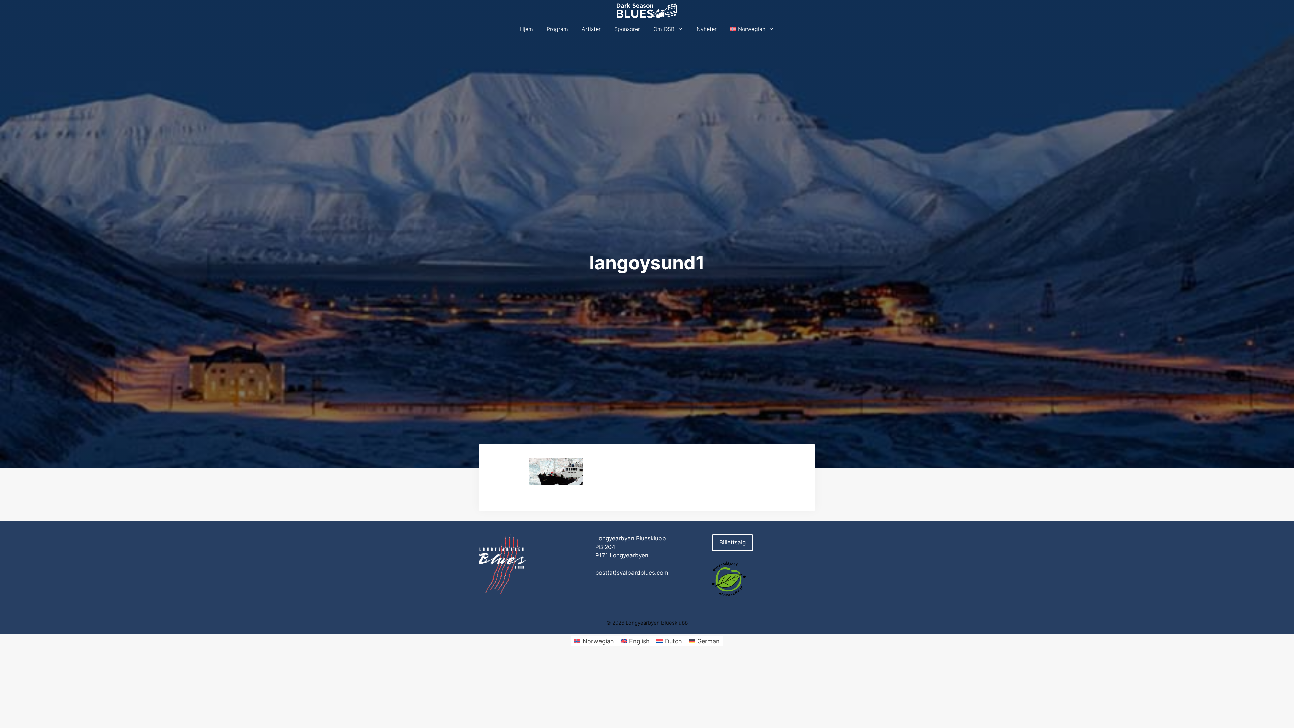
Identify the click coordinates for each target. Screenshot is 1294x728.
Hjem (526, 29)
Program (557, 29)
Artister (591, 29)
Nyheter (707, 29)
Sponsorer (627, 29)
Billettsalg (732, 542)
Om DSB (663, 29)
